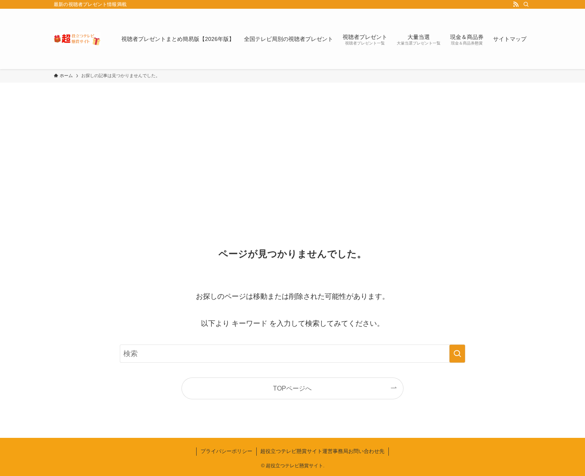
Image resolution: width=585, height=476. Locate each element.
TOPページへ (292, 388)
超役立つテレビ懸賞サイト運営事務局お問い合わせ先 (322, 451)
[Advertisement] (292, 142)
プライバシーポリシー (226, 451)
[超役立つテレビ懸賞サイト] (77, 39)
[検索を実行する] (457, 353)
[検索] (526, 4)
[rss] (516, 4)
